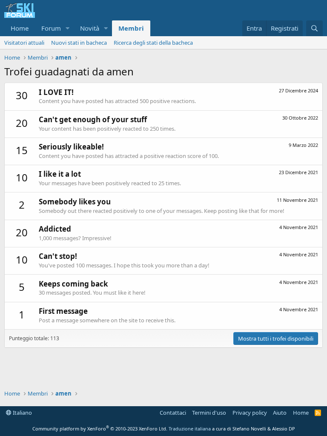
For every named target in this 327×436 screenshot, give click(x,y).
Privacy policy (249, 412)
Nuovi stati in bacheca (79, 42)
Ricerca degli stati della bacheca (153, 42)
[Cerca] (314, 28)
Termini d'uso (209, 412)
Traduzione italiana (190, 428)
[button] (68, 28)
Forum (51, 28)
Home (20, 28)
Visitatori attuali (24, 42)
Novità (89, 28)
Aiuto (280, 412)
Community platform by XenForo (99, 428)
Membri (131, 28)
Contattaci (173, 412)
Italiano (21, 412)
